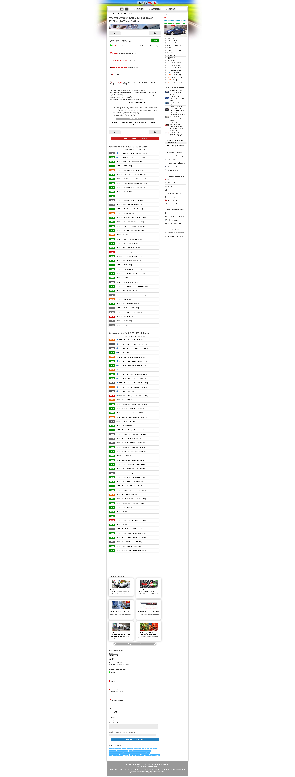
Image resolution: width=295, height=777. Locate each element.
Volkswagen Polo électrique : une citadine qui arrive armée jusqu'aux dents (177, 125)
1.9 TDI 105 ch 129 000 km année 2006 (127, 438)
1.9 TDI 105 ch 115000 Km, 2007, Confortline (131, 357)
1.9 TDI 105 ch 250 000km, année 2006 (127, 542)
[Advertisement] (135, 564)
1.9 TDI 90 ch (120, 325)
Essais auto (171, 183)
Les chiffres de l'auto (174, 223)
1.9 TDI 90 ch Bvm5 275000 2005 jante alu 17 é (129, 222)
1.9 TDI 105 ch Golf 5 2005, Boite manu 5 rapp (131, 344)
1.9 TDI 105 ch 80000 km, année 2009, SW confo (130, 417)
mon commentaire (135, 740)
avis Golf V (171, 43)
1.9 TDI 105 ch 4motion (123, 426)
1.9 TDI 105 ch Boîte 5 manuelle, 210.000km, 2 (131, 361)
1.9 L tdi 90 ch (120, 235)
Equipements (171, 60)
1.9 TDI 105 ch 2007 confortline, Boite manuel (129, 464)
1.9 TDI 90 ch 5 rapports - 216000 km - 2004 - (129, 217)
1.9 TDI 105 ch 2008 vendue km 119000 (129, 340)
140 (174, 80)
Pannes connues (172, 200)
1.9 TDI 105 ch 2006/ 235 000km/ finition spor (129, 460)
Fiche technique (172, 40)
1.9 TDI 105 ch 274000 (122, 400)
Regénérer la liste (135, 644)
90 (174, 75)
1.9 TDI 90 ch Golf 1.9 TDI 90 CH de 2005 (129, 157)
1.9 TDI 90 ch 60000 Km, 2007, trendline (127, 312)
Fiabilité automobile (174, 193)
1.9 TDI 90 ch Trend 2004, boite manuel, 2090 (129, 187)
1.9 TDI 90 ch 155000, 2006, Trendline (127, 260)
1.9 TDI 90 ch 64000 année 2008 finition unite (129, 295)
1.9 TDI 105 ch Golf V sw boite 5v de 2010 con (129, 520)
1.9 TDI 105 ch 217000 (124, 391)
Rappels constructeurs (175, 204)
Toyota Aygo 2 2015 (135, 755)
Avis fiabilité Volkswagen (175, 233)
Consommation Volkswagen (176, 163)
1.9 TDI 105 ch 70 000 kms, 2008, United (127, 529)
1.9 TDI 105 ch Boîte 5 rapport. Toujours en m (129, 430)
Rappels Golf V (171, 58)
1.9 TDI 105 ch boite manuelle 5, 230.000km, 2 (131, 383)
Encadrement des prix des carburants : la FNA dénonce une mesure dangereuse (120, 634)
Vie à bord (170, 48)
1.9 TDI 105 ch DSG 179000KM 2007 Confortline (130, 550)
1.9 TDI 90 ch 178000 (122, 166)
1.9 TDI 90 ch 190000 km (123, 316)
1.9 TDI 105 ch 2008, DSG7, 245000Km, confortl (131, 348)
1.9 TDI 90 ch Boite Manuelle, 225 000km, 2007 (129, 183)
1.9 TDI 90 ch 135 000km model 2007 (126, 248)
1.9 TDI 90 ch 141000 (122, 299)
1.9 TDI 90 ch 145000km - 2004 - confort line (129, 170)
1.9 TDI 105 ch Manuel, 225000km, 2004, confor (130, 447)
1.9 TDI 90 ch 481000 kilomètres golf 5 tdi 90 (129, 273)
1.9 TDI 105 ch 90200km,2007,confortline (128, 481)
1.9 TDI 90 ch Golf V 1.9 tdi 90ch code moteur (129, 239)
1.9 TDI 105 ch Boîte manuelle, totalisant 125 (129, 451)
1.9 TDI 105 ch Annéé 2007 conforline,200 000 (129, 486)
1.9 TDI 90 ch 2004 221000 (123, 213)
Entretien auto (172, 213)
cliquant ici (162, 773)
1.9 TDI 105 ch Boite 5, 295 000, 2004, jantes (130, 378)
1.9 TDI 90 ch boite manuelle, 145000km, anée (129, 174)
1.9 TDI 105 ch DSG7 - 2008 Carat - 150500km (129, 499)
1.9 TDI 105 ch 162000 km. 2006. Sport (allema (129, 469)
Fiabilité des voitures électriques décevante (134, 753)
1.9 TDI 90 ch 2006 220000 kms (125, 243)
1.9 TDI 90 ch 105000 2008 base (125, 291)
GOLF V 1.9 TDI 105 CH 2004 (124, 421)
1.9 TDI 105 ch (122, 353)
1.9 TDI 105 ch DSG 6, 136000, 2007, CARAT (128, 408)
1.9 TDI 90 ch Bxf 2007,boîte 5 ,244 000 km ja (129, 209)
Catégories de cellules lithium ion (118, 748)
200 (174, 70)
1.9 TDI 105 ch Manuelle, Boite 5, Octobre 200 (129, 516)
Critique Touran (124, 755)
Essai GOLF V (171, 38)
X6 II (148, 753)
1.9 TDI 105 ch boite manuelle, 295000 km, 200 (129, 490)
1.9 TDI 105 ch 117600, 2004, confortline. (128, 473)
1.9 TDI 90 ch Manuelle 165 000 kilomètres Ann (129, 196)
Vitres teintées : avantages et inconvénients (139, 750)
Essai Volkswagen (172, 159)
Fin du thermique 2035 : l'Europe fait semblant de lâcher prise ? (147, 633)
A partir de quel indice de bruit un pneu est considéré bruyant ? (148, 590)
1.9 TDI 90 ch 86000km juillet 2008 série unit (129, 230)
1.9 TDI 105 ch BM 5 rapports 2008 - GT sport (131, 396)
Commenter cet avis (135, 118)
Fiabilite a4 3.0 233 (114, 755)
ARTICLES (155, 9)
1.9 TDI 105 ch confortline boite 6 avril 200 (128, 413)
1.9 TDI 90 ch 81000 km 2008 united (126, 303)
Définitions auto (172, 220)
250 (174, 72)
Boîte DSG (170, 53)
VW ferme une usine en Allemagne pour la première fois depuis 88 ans (177, 117)
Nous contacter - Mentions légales (147, 766)
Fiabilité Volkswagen (173, 170)
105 (174, 77)
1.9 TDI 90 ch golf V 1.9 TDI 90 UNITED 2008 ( (129, 226)
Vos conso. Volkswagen (175, 236)
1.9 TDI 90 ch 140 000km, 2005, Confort (127, 204)
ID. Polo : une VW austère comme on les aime (177, 98)
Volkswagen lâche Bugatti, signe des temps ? (176, 92)
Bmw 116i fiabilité (155, 755)
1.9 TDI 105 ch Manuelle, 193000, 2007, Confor (129, 434)
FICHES (140, 9)
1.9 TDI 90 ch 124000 (122, 192)
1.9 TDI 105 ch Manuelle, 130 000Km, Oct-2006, (129, 404)
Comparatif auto (173, 186)
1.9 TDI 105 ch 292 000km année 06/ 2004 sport (130, 537)
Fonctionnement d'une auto (176, 216)
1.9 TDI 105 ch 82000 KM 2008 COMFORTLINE (129, 477)
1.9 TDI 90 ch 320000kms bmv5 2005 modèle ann (130, 286)
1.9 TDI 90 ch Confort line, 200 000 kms (127, 269)
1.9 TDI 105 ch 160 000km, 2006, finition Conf (131, 374)
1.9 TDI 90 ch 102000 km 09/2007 (125, 308)
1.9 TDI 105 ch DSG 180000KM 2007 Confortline (130, 533)
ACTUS (172, 9)
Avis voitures (171, 179)
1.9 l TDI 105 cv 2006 (122, 456)
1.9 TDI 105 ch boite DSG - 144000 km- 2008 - (131, 387)
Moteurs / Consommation (175, 45)
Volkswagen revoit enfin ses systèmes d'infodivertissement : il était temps (177, 109)
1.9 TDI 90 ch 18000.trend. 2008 (125, 282)
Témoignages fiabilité (174, 197)
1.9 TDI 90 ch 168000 (122, 252)
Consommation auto (174, 190)
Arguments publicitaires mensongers (118, 750)
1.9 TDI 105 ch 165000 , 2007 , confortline (128, 546)
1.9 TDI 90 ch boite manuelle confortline (127, 161)
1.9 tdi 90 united (121, 278)
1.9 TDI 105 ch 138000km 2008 (125, 494)
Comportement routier (174, 50)
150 (173, 65)
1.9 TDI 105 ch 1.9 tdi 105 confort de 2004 (130, 370)
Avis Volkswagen (172, 166)
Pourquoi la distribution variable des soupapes (139, 748)
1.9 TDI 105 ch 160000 (122, 507)
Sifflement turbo (156, 748)
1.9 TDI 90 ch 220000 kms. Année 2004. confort (129, 179)
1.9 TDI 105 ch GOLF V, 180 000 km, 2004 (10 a (129, 443)
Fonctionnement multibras (116, 753)
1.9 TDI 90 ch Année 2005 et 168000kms (127, 200)
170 (174, 67)
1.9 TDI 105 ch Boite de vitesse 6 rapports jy (130, 366)
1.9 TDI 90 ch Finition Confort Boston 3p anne (131, 153)
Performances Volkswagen (175, 156)
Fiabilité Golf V (171, 55)
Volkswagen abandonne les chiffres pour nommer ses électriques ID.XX (177, 133)
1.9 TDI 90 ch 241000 (122, 265)
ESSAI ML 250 (145, 755)
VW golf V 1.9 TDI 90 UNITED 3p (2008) (127, 256)
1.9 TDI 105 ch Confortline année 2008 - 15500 (129, 503)
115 (174, 63)
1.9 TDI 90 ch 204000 (122, 321)
